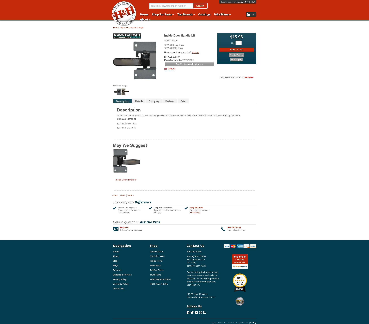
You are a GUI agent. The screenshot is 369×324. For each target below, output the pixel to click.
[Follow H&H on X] (192, 312)
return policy (195, 212)
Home (116, 27)
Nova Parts (155, 265)
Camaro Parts (156, 251)
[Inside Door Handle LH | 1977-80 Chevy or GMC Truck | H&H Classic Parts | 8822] (135, 61)
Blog (115, 260)
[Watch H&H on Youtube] (196, 312)
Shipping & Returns (122, 274)
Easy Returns (196, 207)
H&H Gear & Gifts (159, 283)
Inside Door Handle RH (126, 179)
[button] (178, 5)
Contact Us (118, 288)
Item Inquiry (236, 59)
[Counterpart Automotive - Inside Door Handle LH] (135, 36)
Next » (131, 195)
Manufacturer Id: (173, 60)
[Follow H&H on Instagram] (200, 312)
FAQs (115, 265)
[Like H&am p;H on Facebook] (188, 312)
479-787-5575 (234, 227)
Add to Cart (236, 49)
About (116, 256)
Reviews (117, 270)
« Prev (114, 195)
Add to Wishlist (236, 55)
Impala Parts (156, 260)
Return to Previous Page (132, 27)
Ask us (195, 52)
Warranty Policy (120, 283)
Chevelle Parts (157, 256)
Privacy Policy (119, 279)
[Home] (122, 3)
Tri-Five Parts (156, 270)
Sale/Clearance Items (160, 279)
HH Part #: (169, 57)
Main (122, 195)
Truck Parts (155, 274)
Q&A (183, 101)
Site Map (253, 323)
